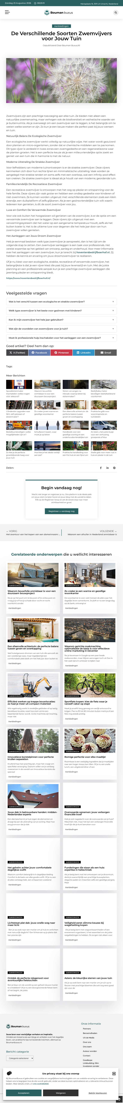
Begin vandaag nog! (61, 487)
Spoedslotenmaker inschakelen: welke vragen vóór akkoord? (18, 394)
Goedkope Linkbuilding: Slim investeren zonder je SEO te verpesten (91, 1064)
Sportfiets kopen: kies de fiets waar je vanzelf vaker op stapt (85, 702)
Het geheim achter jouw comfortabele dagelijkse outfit (29, 868)
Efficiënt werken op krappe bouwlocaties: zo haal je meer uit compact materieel (31, 702)
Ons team (87, 1047)
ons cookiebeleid (40, 1084)
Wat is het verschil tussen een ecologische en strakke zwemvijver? (61, 301)
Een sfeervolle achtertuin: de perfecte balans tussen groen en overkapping (75, 414)
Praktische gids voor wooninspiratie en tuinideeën (100, 414)
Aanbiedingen (61, 26)
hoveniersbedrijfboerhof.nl (93, 252)
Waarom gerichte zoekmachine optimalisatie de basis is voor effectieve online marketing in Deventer (87, 648)
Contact (86, 1055)
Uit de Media (88, 1038)
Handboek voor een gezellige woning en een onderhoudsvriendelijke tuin (75, 434)
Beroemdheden (90, 1033)
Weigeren (61, 1093)
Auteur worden (90, 1051)
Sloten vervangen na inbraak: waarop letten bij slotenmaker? (74, 394)
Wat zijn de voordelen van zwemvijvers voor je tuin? (61, 328)
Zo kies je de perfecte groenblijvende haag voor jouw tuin (17, 455)
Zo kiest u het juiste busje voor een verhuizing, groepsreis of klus (102, 434)
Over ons (87, 1042)
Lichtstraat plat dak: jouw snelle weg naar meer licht (31, 923)
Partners (87, 1029)
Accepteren (23, 1093)
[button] (114, 1073)
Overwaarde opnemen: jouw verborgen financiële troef (87, 813)
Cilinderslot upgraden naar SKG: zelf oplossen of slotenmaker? (18, 414)
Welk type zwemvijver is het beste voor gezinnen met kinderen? (61, 310)
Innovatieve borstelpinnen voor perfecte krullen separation (31, 758)
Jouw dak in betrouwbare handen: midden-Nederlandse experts (32, 813)
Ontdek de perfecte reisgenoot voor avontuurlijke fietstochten (28, 979)
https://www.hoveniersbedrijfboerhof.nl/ (28, 278)
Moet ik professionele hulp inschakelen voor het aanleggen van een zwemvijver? (61, 337)
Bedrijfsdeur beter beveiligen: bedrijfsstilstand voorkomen (103, 394)
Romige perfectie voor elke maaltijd (84, 756)
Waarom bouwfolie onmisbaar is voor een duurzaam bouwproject (45, 394)
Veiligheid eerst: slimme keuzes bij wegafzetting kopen (84, 923)
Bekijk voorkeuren (98, 1093)
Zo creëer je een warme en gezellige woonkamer (84, 592)
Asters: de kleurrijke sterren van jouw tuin (88, 978)
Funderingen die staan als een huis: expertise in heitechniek (84, 868)
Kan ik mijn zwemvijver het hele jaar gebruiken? (61, 319)
